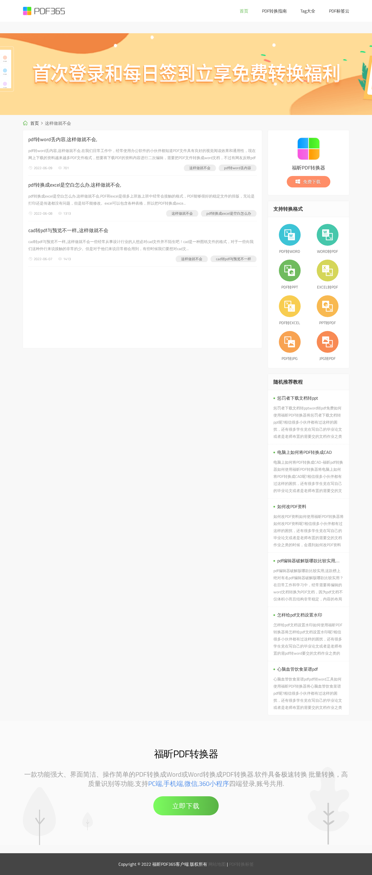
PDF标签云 (339, 11)
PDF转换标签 (241, 864)
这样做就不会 (200, 168)
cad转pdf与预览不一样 (233, 259)
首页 (244, 11)
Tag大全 (307, 11)
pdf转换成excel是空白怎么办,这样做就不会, (74, 185)
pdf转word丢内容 (237, 168)
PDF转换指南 (274, 11)
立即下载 (186, 806)
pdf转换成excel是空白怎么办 (228, 213)
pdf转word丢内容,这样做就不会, (62, 139)
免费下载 (312, 181)
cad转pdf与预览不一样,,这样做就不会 (68, 230)
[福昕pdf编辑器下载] (186, 74)
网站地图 (217, 864)
